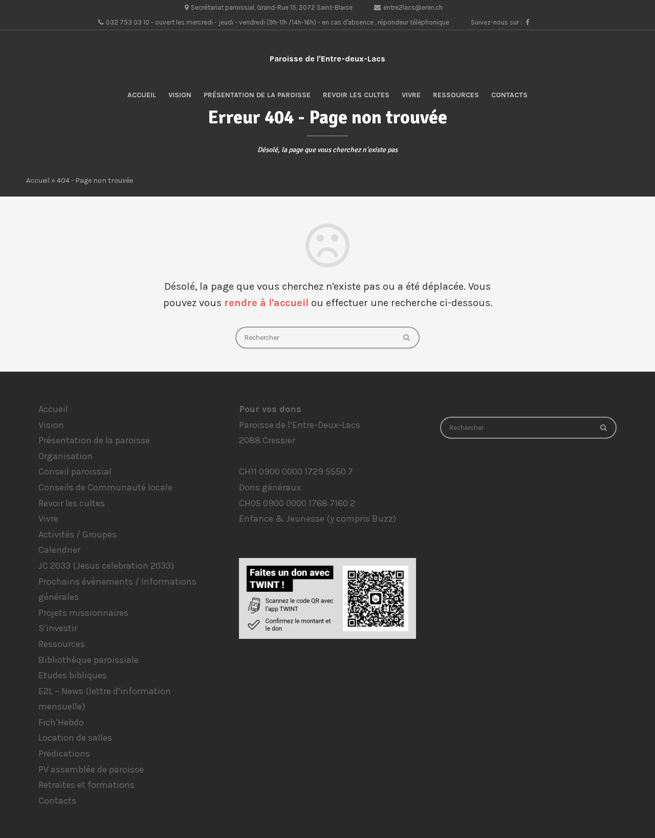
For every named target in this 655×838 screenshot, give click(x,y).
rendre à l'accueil (266, 303)
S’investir (57, 628)
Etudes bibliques (72, 675)
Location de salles (75, 737)
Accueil (141, 95)
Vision (179, 95)
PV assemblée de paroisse (91, 769)
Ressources (456, 95)
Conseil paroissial (75, 471)
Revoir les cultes (356, 95)
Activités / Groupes (77, 534)
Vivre (411, 95)
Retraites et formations (86, 784)
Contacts (509, 95)
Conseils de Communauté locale (105, 487)
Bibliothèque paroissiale (88, 659)
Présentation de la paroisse (257, 95)
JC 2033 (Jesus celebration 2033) (106, 565)
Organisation (65, 456)
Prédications (64, 753)
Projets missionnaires (83, 612)
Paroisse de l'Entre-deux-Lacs (327, 58)
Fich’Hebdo (61, 722)
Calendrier (59, 549)
